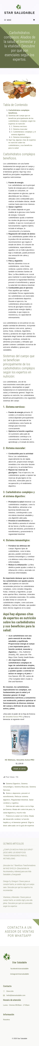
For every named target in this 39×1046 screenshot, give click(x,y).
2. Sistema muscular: (19, 129)
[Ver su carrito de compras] (33, 20)
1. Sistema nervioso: (19, 126)
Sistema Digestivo (13, 784)
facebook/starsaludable (19, 969)
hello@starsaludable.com (15, 995)
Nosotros (6, 1019)
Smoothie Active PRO (14, 717)
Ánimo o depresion (13, 793)
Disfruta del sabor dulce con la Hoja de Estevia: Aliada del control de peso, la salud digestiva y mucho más (19, 809)
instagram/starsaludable (19, 974)
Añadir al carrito (19, 769)
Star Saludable (19, 12)
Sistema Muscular (21, 787)
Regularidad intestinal (19, 800)
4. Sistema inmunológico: (21, 137)
